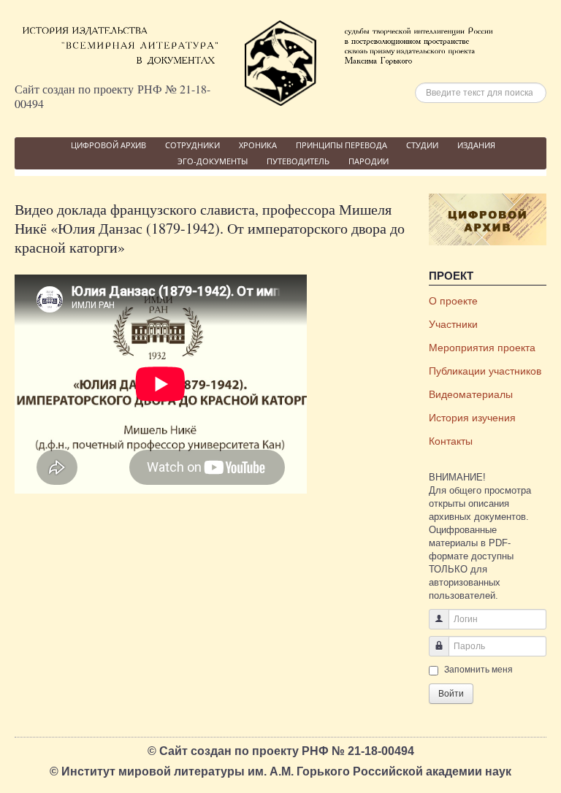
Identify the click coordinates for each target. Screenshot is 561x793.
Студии (422, 144)
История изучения (472, 418)
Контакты (451, 441)
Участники (453, 324)
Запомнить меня (478, 669)
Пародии (368, 161)
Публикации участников (485, 371)
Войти (451, 694)
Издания (476, 144)
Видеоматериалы (471, 394)
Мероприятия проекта (482, 347)
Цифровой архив (108, 144)
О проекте (453, 301)
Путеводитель (298, 161)
